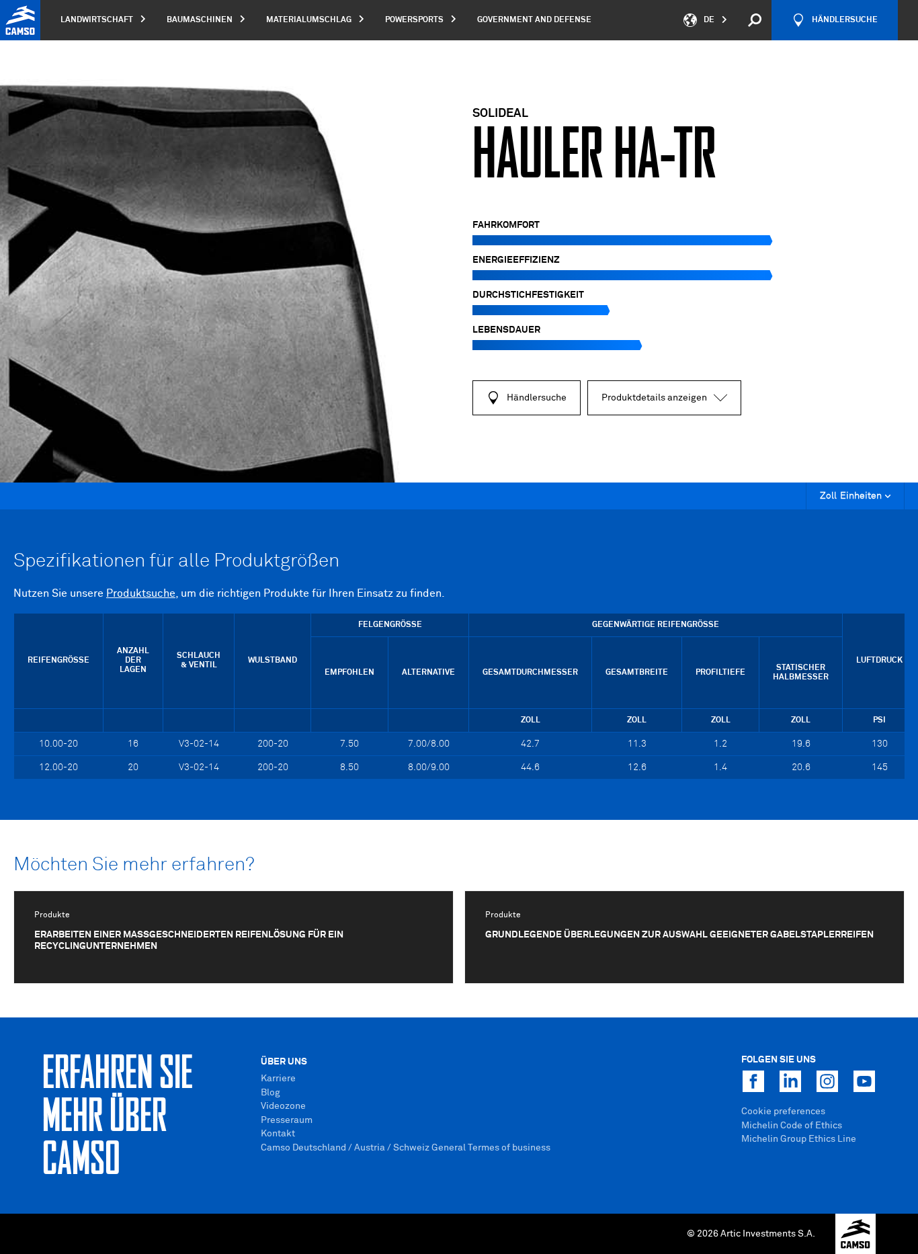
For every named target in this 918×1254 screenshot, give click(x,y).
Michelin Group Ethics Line (798, 1139)
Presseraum (286, 1120)
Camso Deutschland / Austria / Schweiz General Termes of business (405, 1148)
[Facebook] (753, 1081)
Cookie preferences (783, 1111)
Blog (270, 1092)
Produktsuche (140, 593)
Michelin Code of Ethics (791, 1125)
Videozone (283, 1106)
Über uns (284, 1062)
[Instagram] (827, 1081)
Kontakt (278, 1133)
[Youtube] (864, 1081)
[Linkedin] (790, 1081)
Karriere (278, 1078)
